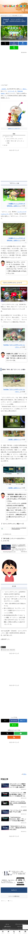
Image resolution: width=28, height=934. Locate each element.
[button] (25, 481)
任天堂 (13, 649)
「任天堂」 (4, 89)
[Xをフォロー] (7, 733)
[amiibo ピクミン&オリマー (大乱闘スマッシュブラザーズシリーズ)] (14, 114)
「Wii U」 (24, 89)
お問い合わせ (7, 926)
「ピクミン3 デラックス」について (14, 138)
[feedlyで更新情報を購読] (20, 733)
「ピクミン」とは (8, 136)
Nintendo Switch (5, 649)
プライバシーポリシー (20, 924)
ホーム (7, 924)
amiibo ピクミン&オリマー (14, 128)
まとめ (5, 145)
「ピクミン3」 (11, 91)
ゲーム (3, 647)
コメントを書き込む (14, 896)
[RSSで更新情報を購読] (14, 737)
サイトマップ (20, 926)
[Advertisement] (14, 68)
